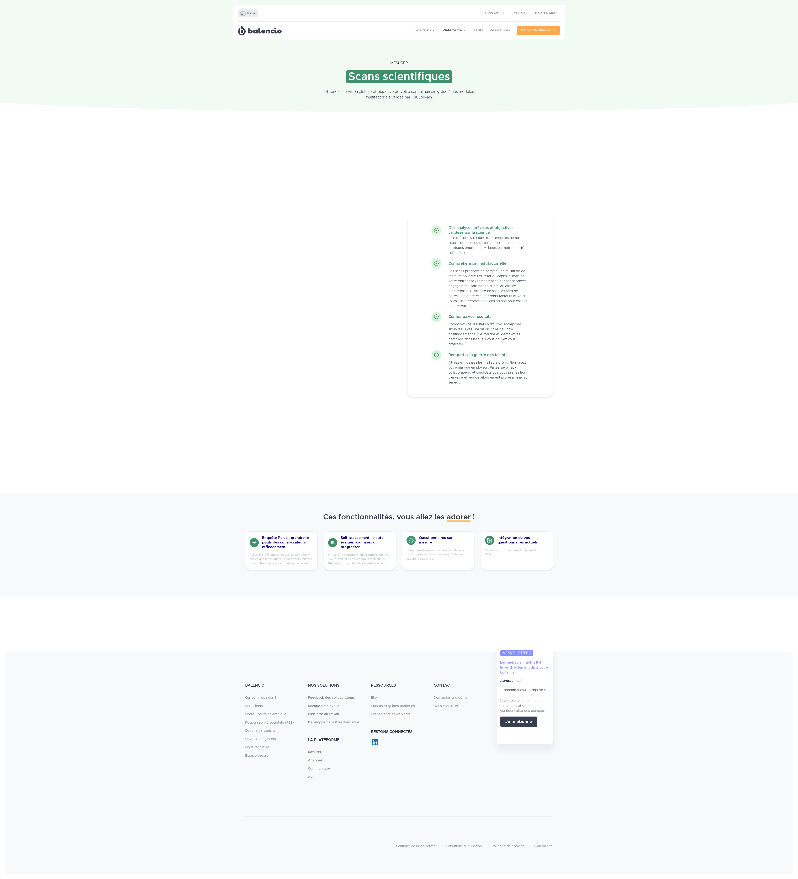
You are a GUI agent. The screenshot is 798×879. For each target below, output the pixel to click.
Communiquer (319, 768)
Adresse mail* (511, 680)
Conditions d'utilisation (464, 846)
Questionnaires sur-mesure (436, 540)
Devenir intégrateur (260, 739)
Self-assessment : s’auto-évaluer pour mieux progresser (363, 542)
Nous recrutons (257, 747)
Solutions (423, 30)
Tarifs (478, 30)
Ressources (500, 30)
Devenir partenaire (260, 730)
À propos (493, 13)
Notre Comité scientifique (265, 714)
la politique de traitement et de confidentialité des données (522, 705)
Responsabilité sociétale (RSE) (269, 722)
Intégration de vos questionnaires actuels (518, 540)
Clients (520, 13)
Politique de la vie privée (416, 846)
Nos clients (254, 706)
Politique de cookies (508, 846)
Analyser (315, 760)
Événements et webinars (390, 714)
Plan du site (543, 846)
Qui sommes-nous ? (260, 697)
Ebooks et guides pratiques (393, 706)
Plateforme (452, 30)
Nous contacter (446, 706)
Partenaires (546, 13)
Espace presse (257, 755)
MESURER (399, 63)
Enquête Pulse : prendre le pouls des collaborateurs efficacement (285, 542)
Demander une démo (450, 697)
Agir (311, 776)
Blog (374, 697)
